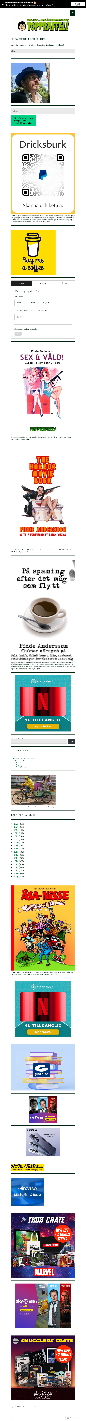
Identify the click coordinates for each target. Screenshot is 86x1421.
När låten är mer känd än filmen (23, 761)
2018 (16, 848)
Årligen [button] (64, 283)
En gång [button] (21, 283)
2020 (16, 842)
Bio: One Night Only (19, 767)
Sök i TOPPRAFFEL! (17, 738)
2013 (16, 864)
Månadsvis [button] (43, 283)
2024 (16, 830)
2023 (16, 833)
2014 (16, 861)
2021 (16, 839)
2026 (16, 823)
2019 (16, 845)
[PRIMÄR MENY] (72, 13)
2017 (16, 851)
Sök (72, 741)
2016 (16, 854)
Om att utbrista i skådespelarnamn (24, 759)
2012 (16, 867)
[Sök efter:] (43, 51)
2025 (16, 826)
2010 (16, 873)
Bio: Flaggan (17, 765)
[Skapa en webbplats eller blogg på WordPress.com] (11, 1417)
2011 (16, 870)
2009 (16, 876)
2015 (16, 858)
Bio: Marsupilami (18, 763)
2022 (16, 836)
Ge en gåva (78, 4)
